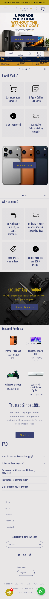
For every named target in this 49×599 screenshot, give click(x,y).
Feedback (9, 527)
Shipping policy (25, 592)
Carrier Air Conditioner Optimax (35, 387)
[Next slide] (34, 69)
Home (8, 502)
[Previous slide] (15, 69)
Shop (7, 508)
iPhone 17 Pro (24, 165)
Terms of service (16, 588)
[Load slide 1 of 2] (22, 195)
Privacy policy (26, 584)
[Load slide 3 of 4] (26, 69)
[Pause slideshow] (46, 69)
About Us (25, 435)
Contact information (33, 588)
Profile (8, 514)
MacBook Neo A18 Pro (36, 352)
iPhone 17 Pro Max (13, 351)
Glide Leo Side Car (13, 384)
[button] (5, 9)
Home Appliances (24, 39)
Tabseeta (14, 584)
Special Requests (25, 307)
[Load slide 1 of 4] (19, 69)
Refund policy (39, 584)
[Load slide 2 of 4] (22, 69)
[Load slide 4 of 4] (29, 69)
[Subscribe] (40, 544)
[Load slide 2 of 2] (26, 195)
